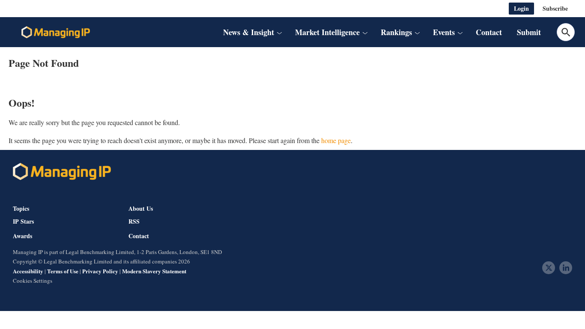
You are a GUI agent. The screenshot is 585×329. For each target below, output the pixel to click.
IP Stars (23, 221)
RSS (134, 221)
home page (336, 140)
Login (521, 8)
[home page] (55, 32)
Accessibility (28, 271)
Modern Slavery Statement (154, 271)
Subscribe (555, 8)
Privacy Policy (100, 271)
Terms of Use (62, 271)
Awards (22, 236)
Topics (21, 208)
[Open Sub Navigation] (279, 32)
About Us (140, 208)
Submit (529, 32)
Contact (489, 32)
